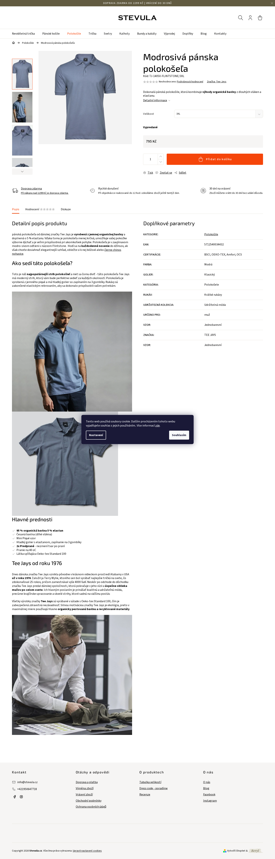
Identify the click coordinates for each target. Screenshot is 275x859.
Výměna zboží (85, 788)
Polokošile (211, 234)
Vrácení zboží (84, 795)
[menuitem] (25, 33)
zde (157, 426)
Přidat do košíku (219, 159)
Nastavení (96, 435)
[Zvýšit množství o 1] (160, 156)
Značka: (216, 82)
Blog (206, 788)
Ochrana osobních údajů (91, 807)
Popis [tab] (15, 209)
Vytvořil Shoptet (236, 850)
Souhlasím (179, 435)
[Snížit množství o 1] (160, 162)
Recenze (144, 795)
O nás (206, 782)
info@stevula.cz (27, 782)
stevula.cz (14, 796)
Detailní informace (155, 100)
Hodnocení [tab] (40, 209)
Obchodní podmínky (88, 801)
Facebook (209, 795)
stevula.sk (21, 796)
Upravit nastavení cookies (87, 851)
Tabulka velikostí (150, 782)
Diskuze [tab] (66, 209)
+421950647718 (27, 789)
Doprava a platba (87, 782)
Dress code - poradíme (153, 788)
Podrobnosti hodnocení (190, 81)
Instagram (210, 801)
